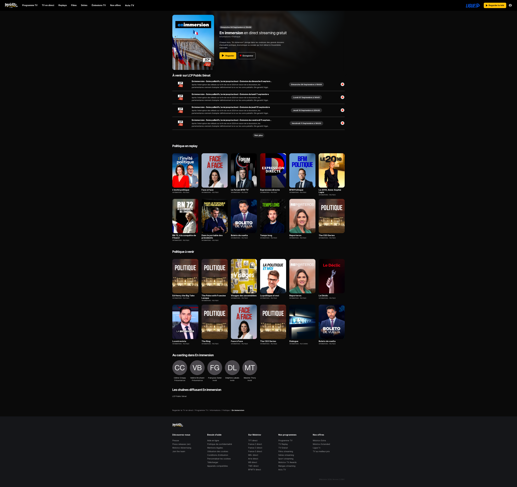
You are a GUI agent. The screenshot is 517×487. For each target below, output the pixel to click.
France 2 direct (255, 444)
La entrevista (179, 341)
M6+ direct (253, 455)
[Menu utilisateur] (510, 5)
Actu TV (282, 469)
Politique (236, 36)
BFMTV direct (254, 469)
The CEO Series (327, 235)
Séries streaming (286, 455)
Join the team (178, 451)
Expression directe (270, 190)
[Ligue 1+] (473, 5)
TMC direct (253, 466)
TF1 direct (253, 440)
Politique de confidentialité (219, 444)
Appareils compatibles (217, 466)
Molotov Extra (319, 440)
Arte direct (253, 458)
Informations (225, 36)
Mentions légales (215, 447)
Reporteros (295, 235)
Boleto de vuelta (239, 235)
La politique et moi (269, 295)
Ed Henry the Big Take (183, 295)
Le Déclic (323, 295)
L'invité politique (180, 190)
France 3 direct (255, 447)
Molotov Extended (321, 444)
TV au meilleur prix (321, 451)
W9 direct (252, 462)
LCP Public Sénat (179, 396)
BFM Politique (296, 190)
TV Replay (283, 444)
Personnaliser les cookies (219, 458)
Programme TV (285, 440)
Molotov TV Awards (287, 462)
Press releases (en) (181, 444)
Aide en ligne (213, 440)
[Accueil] (11, 5)
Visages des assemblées (244, 295)
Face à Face (208, 190)
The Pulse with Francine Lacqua (214, 296)
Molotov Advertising (181, 447)
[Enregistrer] (342, 84)
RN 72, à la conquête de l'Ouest (184, 236)
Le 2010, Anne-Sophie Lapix (330, 191)
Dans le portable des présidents (212, 236)
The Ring (206, 341)
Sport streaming (285, 458)
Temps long (266, 235)
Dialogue (293, 341)
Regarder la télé (496, 5)
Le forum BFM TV (239, 190)
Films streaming (285, 451)
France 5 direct (255, 451)
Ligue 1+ (317, 447)
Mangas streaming (286, 466)
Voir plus (258, 135)
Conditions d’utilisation (217, 455)
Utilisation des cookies (217, 451)
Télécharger (212, 462)
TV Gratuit (283, 447)
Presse (175, 440)
